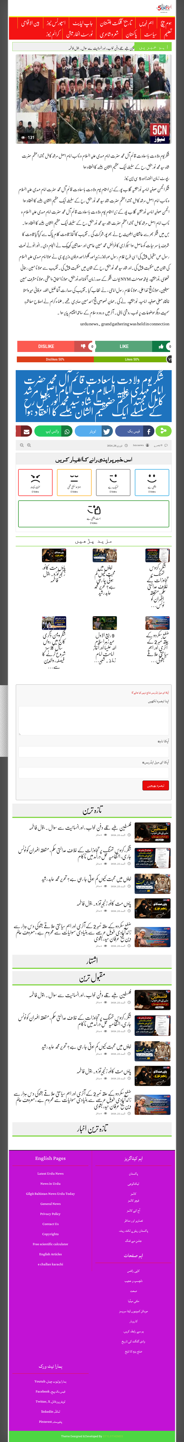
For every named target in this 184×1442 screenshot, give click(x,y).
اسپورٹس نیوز (56, 23)
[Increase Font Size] (29, 445)
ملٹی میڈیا (133, 1301)
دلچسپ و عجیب (133, 1281)
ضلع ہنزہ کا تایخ (133, 1351)
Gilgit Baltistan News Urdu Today (50, 1194)
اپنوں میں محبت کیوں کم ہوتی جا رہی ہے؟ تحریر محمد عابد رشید (105, 580)
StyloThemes (113, 1436)
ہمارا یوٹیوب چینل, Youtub (50, 1381)
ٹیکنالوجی (133, 1183)
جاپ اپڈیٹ (82, 23)
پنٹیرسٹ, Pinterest (50, 1421)
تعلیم (168, 34)
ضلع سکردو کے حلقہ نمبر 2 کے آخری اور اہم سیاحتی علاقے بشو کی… (157, 648)
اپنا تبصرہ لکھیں (158, 701)
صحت (133, 1291)
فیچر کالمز (133, 1200)
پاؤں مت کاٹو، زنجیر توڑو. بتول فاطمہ (54, 573)
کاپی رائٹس (133, 1271)
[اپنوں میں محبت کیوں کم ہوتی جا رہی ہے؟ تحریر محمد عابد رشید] (153, 884)
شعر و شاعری (109, 34)
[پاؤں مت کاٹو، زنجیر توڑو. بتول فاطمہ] (153, 909)
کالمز (133, 1194)
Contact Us (50, 1224)
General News (50, 1204)
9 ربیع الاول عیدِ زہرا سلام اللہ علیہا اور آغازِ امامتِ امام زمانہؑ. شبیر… (104, 648)
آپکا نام (163, 741)
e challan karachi (50, 1264)
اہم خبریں (146, 23)
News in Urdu (50, 1183)
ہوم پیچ (166, 23)
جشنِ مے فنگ (133, 1241)
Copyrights (50, 1234)
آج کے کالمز (133, 1210)
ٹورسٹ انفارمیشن (79, 34)
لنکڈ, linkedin (50, 1411)
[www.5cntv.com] (164, 8)
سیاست (150, 34)
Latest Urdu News (50, 1173)
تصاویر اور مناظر (133, 1220)
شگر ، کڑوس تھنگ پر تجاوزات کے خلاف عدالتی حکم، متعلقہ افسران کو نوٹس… (158, 586)
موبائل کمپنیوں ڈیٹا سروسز (133, 1311)
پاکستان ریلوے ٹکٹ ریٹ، (133, 1230)
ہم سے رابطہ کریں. (133, 1331)
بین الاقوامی (30, 23)
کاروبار (133, 1321)
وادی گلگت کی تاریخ (133, 1341)
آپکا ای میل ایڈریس (155, 762)
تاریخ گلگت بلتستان (116, 23)
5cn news (138, 445)
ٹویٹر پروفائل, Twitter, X (50, 1401)
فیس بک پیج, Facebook (50, 1391)
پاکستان (131, 34)
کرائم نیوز (52, 34)
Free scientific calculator (50, 1244)
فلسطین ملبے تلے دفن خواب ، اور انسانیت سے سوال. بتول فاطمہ (103, 48)
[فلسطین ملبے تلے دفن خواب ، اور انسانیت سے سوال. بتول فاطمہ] (153, 833)
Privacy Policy (50, 1214)
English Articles (50, 1254)
